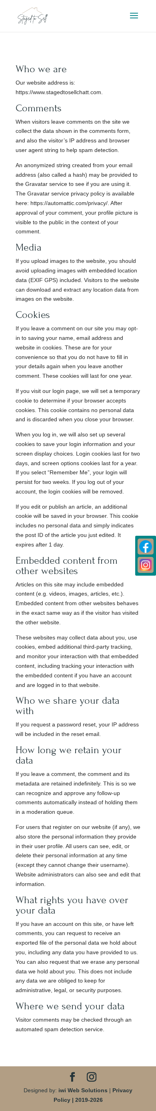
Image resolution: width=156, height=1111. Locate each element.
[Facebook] (146, 547)
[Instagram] (146, 565)
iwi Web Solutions (83, 1090)
